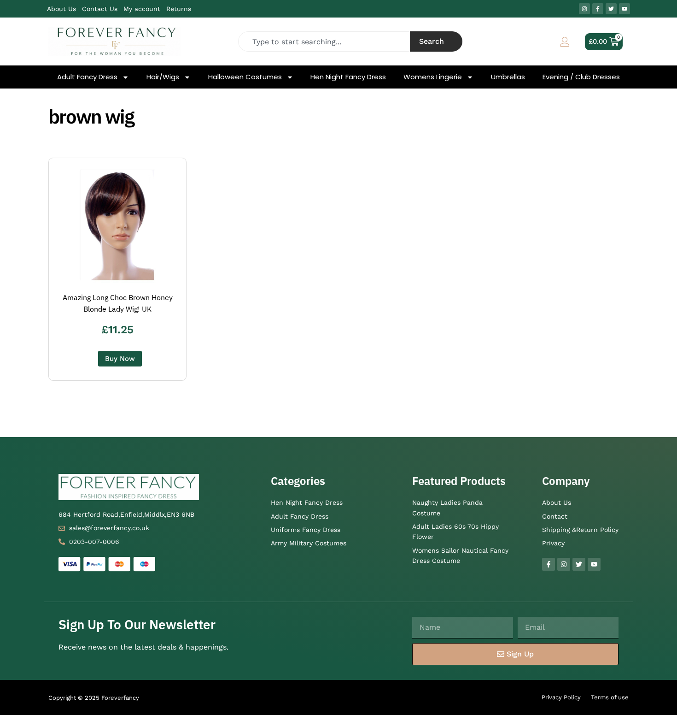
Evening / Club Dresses (581, 77)
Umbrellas (508, 77)
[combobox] (324, 41)
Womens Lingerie (432, 77)
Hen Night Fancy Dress (348, 77)
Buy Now (120, 359)
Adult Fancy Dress (87, 77)
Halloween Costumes (245, 77)
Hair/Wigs (162, 77)
